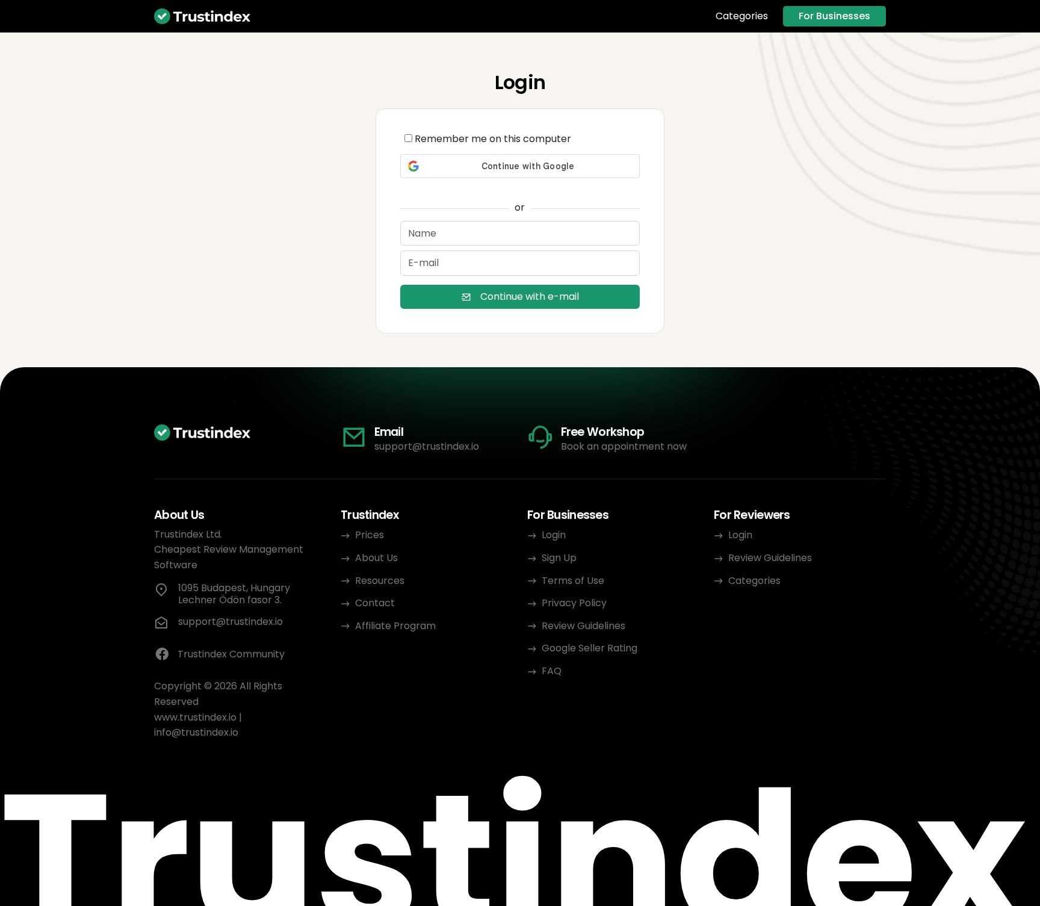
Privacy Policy (574, 603)
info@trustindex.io (196, 732)
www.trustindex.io (195, 717)
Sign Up (559, 558)
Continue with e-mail (529, 296)
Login (554, 535)
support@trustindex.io (426, 446)
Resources (379, 581)
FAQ (552, 671)
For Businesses (834, 16)
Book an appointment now (624, 446)
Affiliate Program (395, 626)
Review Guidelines (583, 626)
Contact (375, 603)
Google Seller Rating (589, 648)
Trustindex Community (231, 654)
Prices (369, 535)
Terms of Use (573, 581)
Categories (742, 16)
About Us (376, 558)
